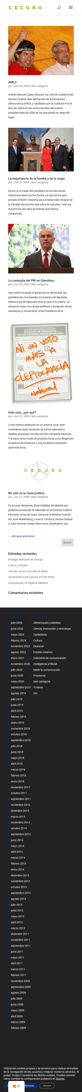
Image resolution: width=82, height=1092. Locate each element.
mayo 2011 (17, 957)
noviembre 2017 (20, 787)
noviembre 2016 (20, 804)
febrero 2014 (18, 863)
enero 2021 (17, 658)
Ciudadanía (40, 634)
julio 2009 (16, 998)
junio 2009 (17, 1004)
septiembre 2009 (21, 986)
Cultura (37, 640)
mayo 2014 (17, 846)
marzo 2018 (18, 769)
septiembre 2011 (21, 945)
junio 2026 (17, 628)
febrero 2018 (18, 775)
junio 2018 (17, 752)
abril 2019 (17, 710)
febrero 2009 (18, 1027)
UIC (35, 693)
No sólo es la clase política (26, 493)
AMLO (12, 82)
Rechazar (29, 1085)
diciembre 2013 (20, 875)
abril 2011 (17, 963)
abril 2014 (17, 851)
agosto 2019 (18, 693)
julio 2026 (16, 622)
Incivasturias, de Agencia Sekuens (28, 582)
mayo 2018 (17, 757)
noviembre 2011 (20, 939)
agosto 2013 (18, 898)
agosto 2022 (18, 652)
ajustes (60, 1078)
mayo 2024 (17, 634)
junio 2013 (17, 910)
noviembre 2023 (20, 646)
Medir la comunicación (46, 669)
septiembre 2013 (21, 892)
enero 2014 (17, 869)
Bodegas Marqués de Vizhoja (25, 559)
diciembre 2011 (20, 933)
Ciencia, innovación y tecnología (52, 628)
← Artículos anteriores (21, 536)
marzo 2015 (18, 816)
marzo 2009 (18, 1022)
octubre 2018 (19, 734)
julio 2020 (16, 669)
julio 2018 (16, 746)
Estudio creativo (42, 652)
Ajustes (47, 1085)
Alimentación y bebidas (47, 622)
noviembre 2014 (20, 822)
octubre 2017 (19, 793)
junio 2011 (17, 951)
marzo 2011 (18, 969)
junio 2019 (17, 704)
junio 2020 (17, 675)
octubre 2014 (19, 828)
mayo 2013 (17, 916)
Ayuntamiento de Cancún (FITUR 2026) (31, 577)
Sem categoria (39, 86)
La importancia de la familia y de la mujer (36, 178)
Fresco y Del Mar (18, 565)
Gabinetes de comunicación (49, 658)
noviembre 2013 (20, 881)
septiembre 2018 (21, 740)
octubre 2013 (19, 887)
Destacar (38, 646)
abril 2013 (17, 922)
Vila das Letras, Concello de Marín (28, 571)
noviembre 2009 (20, 981)
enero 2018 (17, 781)
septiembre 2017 (21, 798)
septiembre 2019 (21, 687)
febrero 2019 (18, 716)
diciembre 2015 (20, 810)
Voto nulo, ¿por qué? (22, 412)
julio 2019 (16, 699)
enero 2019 (17, 722)
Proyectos (39, 675)
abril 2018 (17, 763)
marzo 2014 (18, 857)
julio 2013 (16, 904)
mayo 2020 (17, 681)
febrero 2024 (18, 640)
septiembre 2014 (21, 834)
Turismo (38, 687)
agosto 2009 (18, 992)
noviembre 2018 (20, 728)
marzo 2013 (18, 928)
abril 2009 (17, 1016)
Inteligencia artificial (45, 663)
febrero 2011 (18, 975)
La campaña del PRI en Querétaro (31, 280)
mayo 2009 (17, 1010)
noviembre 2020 (20, 663)
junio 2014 (17, 840)
